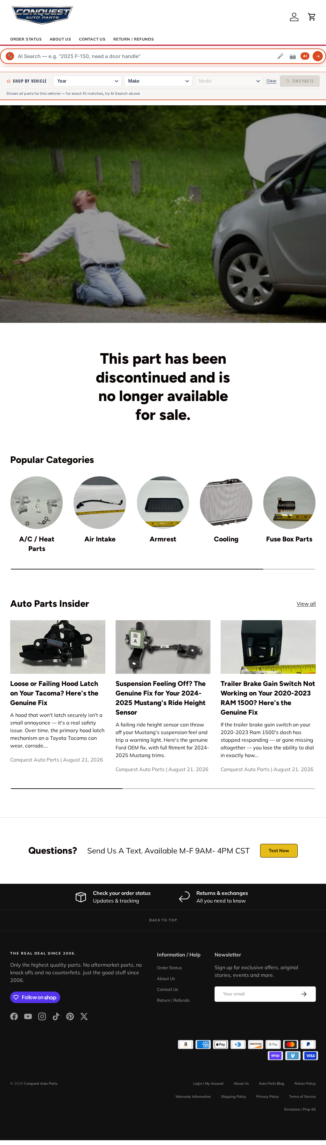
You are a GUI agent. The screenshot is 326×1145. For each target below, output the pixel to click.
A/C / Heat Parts (36, 544)
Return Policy (305, 1083)
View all (306, 603)
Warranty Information (193, 1096)
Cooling (226, 539)
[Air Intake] (100, 502)
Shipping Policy (233, 1096)
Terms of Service (302, 1096)
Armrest (163, 539)
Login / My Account (208, 1083)
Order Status (26, 39)
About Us (60, 39)
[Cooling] (226, 502)
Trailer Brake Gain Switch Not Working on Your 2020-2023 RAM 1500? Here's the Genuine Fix (268, 698)
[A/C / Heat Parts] (37, 502)
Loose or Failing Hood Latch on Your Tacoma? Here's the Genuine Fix (54, 693)
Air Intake (100, 539)
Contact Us (92, 39)
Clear (271, 80)
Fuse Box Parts (289, 539)
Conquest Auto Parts (40, 1083)
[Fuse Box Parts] (289, 502)
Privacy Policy (267, 1096)
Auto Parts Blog (271, 1083)
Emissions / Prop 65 (300, 1109)
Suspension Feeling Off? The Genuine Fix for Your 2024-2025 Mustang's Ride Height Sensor (161, 698)
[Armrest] (163, 502)
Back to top (163, 920)
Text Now (279, 850)
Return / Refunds (133, 39)
